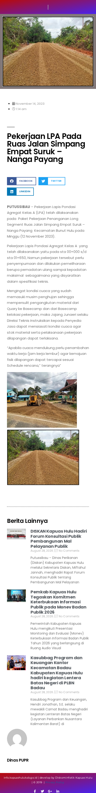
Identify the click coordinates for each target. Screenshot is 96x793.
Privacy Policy (54, 782)
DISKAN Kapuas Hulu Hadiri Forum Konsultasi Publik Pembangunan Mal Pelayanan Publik (59, 538)
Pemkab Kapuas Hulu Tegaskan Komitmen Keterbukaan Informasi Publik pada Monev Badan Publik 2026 (58, 602)
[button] (21, 181)
